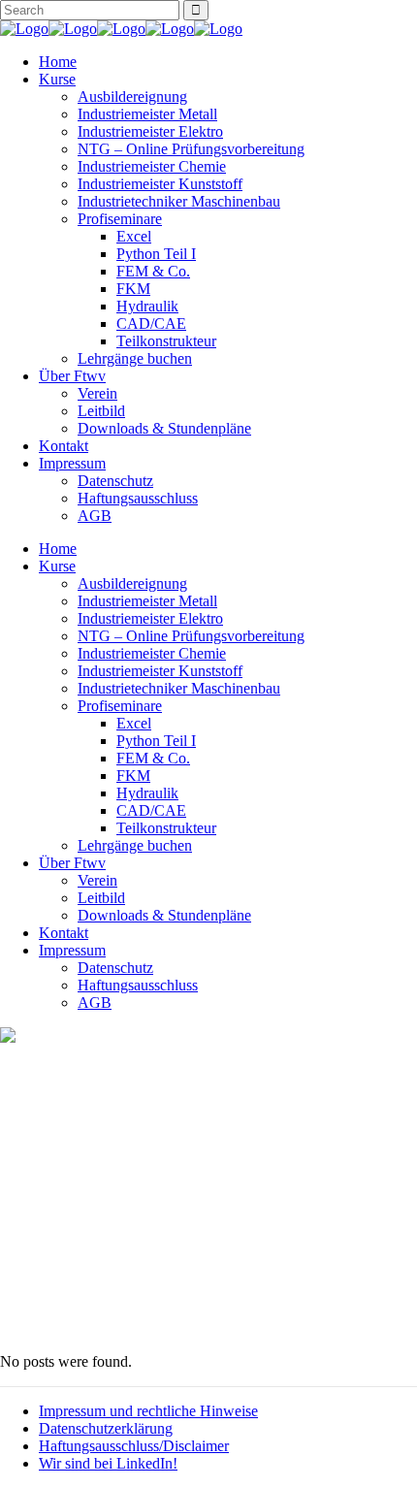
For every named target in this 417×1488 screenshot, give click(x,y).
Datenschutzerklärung (106, 1428)
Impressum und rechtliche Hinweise (148, 1411)
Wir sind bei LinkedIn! (108, 1463)
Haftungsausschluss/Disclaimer (134, 1446)
